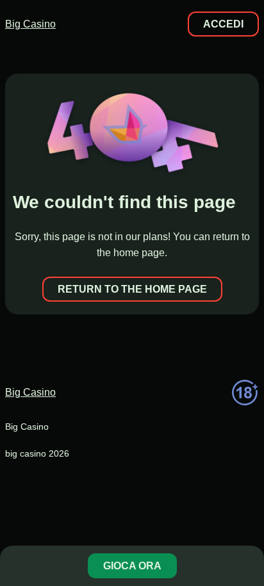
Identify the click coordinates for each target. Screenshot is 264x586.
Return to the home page (132, 289)
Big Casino (30, 24)
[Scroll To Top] (247, 524)
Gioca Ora (132, 565)
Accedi (223, 24)
